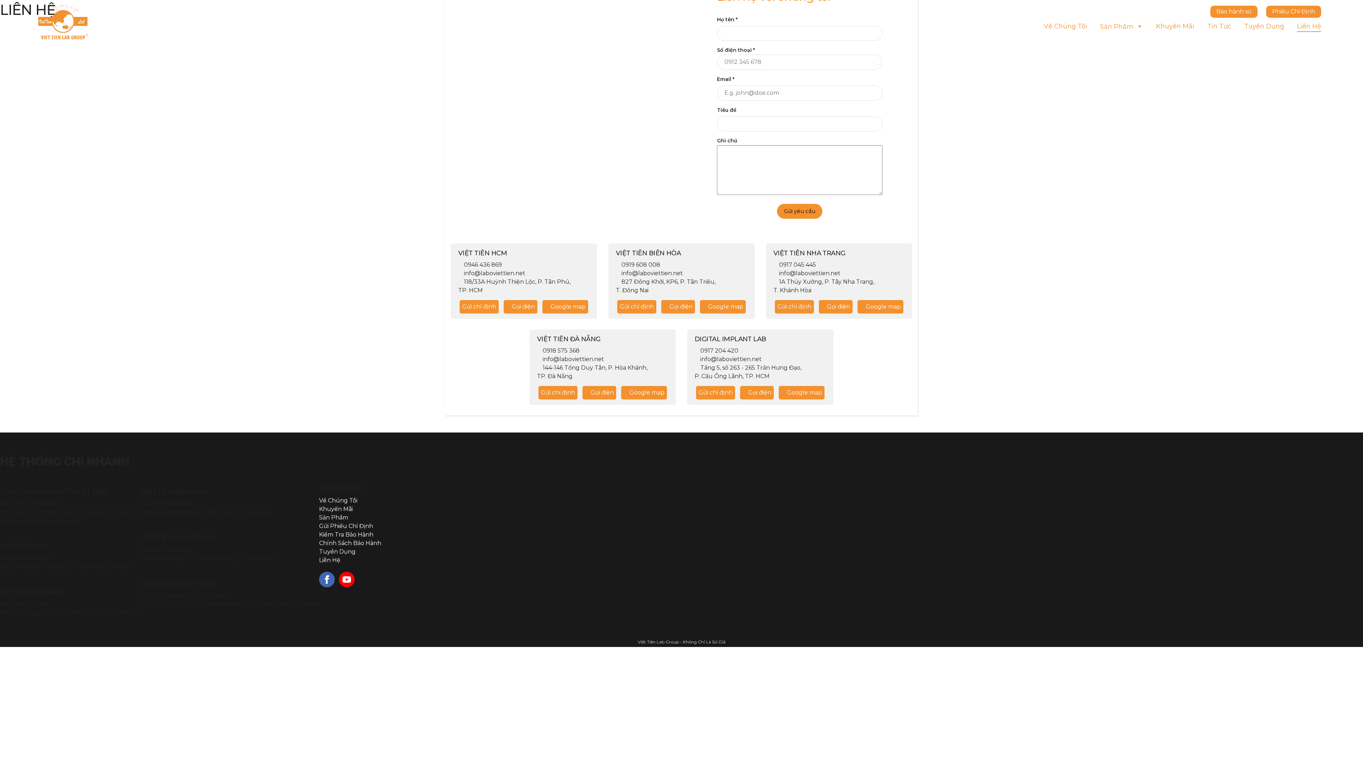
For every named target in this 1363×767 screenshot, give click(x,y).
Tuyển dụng (1264, 26)
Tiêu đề (727, 110)
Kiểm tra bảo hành (346, 534)
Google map (567, 306)
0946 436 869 (30, 558)
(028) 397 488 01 (35, 504)
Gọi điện (522, 306)
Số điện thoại (736, 50)
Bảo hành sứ (1234, 11)
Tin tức (1219, 26)
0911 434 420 (171, 595)
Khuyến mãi (1175, 26)
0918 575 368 (29, 604)
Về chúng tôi (1065, 26)
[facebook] (327, 579)
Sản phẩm (1116, 27)
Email (725, 79)
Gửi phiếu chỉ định (346, 526)
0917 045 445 (171, 549)
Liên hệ (1309, 26)
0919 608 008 (172, 504)
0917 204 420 (213, 595)
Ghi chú (727, 140)
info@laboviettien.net (49, 521)
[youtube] (347, 579)
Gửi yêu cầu (799, 211)
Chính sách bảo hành (350, 543)
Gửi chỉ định (479, 306)
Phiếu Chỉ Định (1293, 11)
